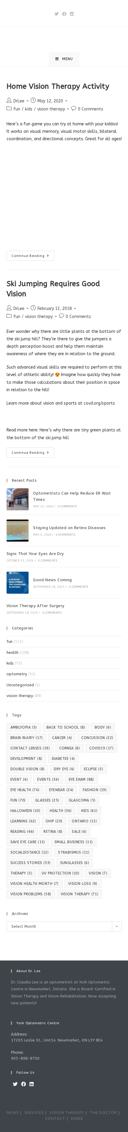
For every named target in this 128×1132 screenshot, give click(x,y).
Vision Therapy (66, 1112)
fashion (95, 790)
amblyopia (23, 727)
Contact (55, 1118)
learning (23, 821)
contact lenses (30, 748)
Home (77, 1118)
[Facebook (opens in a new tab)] (64, 14)
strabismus (73, 852)
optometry (17, 674)
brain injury (26, 738)
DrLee (18, 101)
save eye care (27, 842)
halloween (25, 811)
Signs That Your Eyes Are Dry (35, 553)
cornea (69, 748)
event (19, 779)
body (103, 727)
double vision (27, 769)
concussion (97, 738)
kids (28, 109)
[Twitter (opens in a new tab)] (56, 14)
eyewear (61, 790)
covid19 (101, 748)
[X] (15, 1084)
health (12, 652)
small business (73, 842)
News (13, 1112)
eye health (25, 790)
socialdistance (29, 852)
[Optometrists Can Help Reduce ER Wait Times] (18, 499)
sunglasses (74, 863)
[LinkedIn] (31, 1084)
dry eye (64, 769)
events (48, 779)
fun (16, 109)
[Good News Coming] (18, 583)
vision (98, 873)
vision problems (30, 894)
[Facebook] (23, 1084)
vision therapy (51, 109)
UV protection (60, 873)
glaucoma (82, 800)
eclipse (93, 769)
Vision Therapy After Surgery (36, 606)
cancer (62, 738)
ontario (84, 821)
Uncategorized (20, 685)
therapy (21, 873)
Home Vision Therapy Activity (58, 86)
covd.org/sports (99, 403)
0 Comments (90, 109)
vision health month (34, 884)
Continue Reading (33, 257)
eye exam (81, 779)
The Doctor (103, 1112)
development (26, 759)
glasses (47, 800)
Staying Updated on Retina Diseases (69, 528)
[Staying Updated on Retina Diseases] (18, 531)
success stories (30, 863)
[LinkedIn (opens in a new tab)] (71, 14)
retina (52, 831)
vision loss (82, 884)
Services (34, 1112)
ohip (54, 821)
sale (79, 831)
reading (22, 831)
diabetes (63, 759)
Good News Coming (52, 580)
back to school (65, 727)
